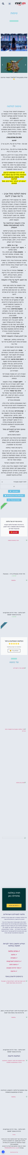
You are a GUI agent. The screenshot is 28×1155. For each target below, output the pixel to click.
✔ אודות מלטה (14, 951)
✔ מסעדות (14, 958)
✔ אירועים (14, 971)
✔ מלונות (14, 954)
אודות (14, 1134)
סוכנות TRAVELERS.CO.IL (11, 1148)
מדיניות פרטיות (14, 1152)
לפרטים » (14, 575)
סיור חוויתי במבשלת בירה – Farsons (14, 574)
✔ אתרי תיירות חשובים (14, 968)
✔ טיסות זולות (14, 964)
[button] (9, 3)
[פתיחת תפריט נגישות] (3, 1152)
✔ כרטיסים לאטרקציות (14, 961)
